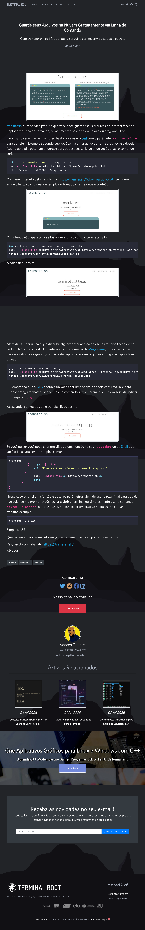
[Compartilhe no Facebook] (76, 586)
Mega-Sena (96, 349)
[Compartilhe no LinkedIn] (82, 586)
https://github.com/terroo (73, 655)
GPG (39, 387)
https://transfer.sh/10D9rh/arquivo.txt (85, 179)
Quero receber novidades (115, 831)
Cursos (54, 4)
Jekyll (92, 919)
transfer (12, 562)
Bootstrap (100, 919)
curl (84, 138)
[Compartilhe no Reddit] (70, 586)
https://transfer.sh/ (58, 544)
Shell (124, 446)
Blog (62, 4)
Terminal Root (17, 4)
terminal (38, 562)
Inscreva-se (72, 608)
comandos (25, 562)
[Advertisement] (72, 56)
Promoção (44, 4)
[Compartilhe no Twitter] (63, 586)
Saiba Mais (72, 768)
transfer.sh (14, 126)
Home (34, 4)
